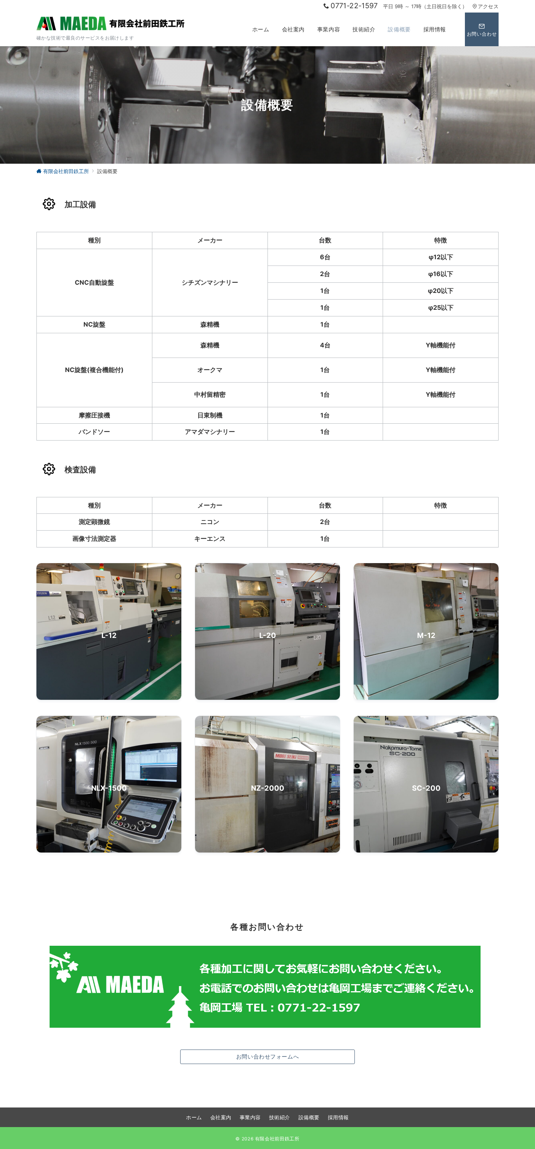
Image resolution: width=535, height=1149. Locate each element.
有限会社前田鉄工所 (277, 1139)
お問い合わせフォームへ (267, 1056)
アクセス (488, 6)
